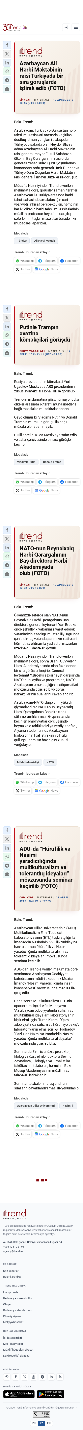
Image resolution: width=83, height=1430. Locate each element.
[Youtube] (33, 1377)
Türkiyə (22, 240)
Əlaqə (6, 1304)
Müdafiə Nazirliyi (28, 762)
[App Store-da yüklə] (19, 1394)
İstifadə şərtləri (12, 1337)
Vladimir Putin (26, 462)
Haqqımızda (10, 1292)
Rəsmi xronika (12, 1276)
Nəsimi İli (68, 1105)
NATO (50, 762)
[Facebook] (15, 1377)
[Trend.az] (15, 27)
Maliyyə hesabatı (13, 1322)
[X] (24, 1377)
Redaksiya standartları (17, 1310)
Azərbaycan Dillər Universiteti (36, 1105)
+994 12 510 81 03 (13, 1246)
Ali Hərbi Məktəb (44, 240)
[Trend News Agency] (14, 1214)
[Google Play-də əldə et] (50, 1394)
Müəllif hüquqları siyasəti (18, 1349)
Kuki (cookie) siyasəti (16, 1355)
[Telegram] (42, 1377)
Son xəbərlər (11, 1270)
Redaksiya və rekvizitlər (17, 1298)
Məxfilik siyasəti (13, 1343)
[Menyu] (76, 27)
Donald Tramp (52, 462)
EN (34, 1423)
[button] (7, 45)
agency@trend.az (13, 1251)
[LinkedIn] (51, 1377)
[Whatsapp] (6, 1377)
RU (49, 1423)
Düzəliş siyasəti (12, 1316)
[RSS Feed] (60, 1377)
